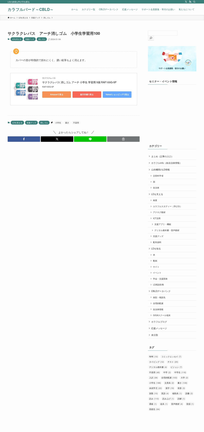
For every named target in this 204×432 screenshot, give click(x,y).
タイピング (156, 361)
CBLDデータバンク (161, 291)
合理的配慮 (158, 303)
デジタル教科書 (158, 367)
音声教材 (177, 403)
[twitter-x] (186, 2)
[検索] (194, 2)
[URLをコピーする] (123, 139)
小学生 (58, 122)
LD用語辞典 (158, 284)
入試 (153, 377)
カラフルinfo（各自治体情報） (166, 162)
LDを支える (16, 39)
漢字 (169, 388)
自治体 (156, 187)
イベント (157, 272)
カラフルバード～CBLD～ (31, 9)
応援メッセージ (159, 328)
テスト (173, 361)
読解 (181, 398)
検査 (155, 200)
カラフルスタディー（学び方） (167, 206)
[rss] (190, 2)
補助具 (177, 393)
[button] (24, 139)
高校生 (154, 409)
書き (67, 122)
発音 (181, 388)
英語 (165, 393)
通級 (153, 403)
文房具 (169, 382)
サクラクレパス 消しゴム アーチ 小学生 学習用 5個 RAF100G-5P (79, 82)
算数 (153, 393)
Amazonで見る (56, 94)
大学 (184, 377)
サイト (156, 266)
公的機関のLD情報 (160, 169)
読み (154, 398)
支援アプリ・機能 (162, 224)
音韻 (190, 403)
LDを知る (156, 248)
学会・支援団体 (160, 278)
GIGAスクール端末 (162, 315)
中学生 (180, 372)
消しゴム (41, 39)
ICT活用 (156, 218)
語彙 (189, 393)
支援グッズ (29, 39)
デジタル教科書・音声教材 (166, 230)
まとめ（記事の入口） (162, 156)
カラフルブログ (159, 321)
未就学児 (155, 388)
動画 (155, 260)
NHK (153, 356)
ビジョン (176, 367)
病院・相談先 (159, 297)
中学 (167, 372)
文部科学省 (158, 175)
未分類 (154, 334)
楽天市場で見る (87, 94)
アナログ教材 (159, 212)
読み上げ (168, 398)
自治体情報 (158, 309)
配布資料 (157, 242)
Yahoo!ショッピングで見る (117, 94)
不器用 (76, 122)
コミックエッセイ (171, 356)
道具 (164, 403)
